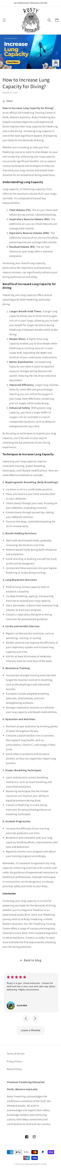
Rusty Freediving (26, 1164)
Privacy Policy (14, 1061)
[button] (4, 20)
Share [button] (9, 100)
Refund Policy (14, 1069)
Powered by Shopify (39, 1164)
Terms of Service (16, 1053)
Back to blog (32, 960)
